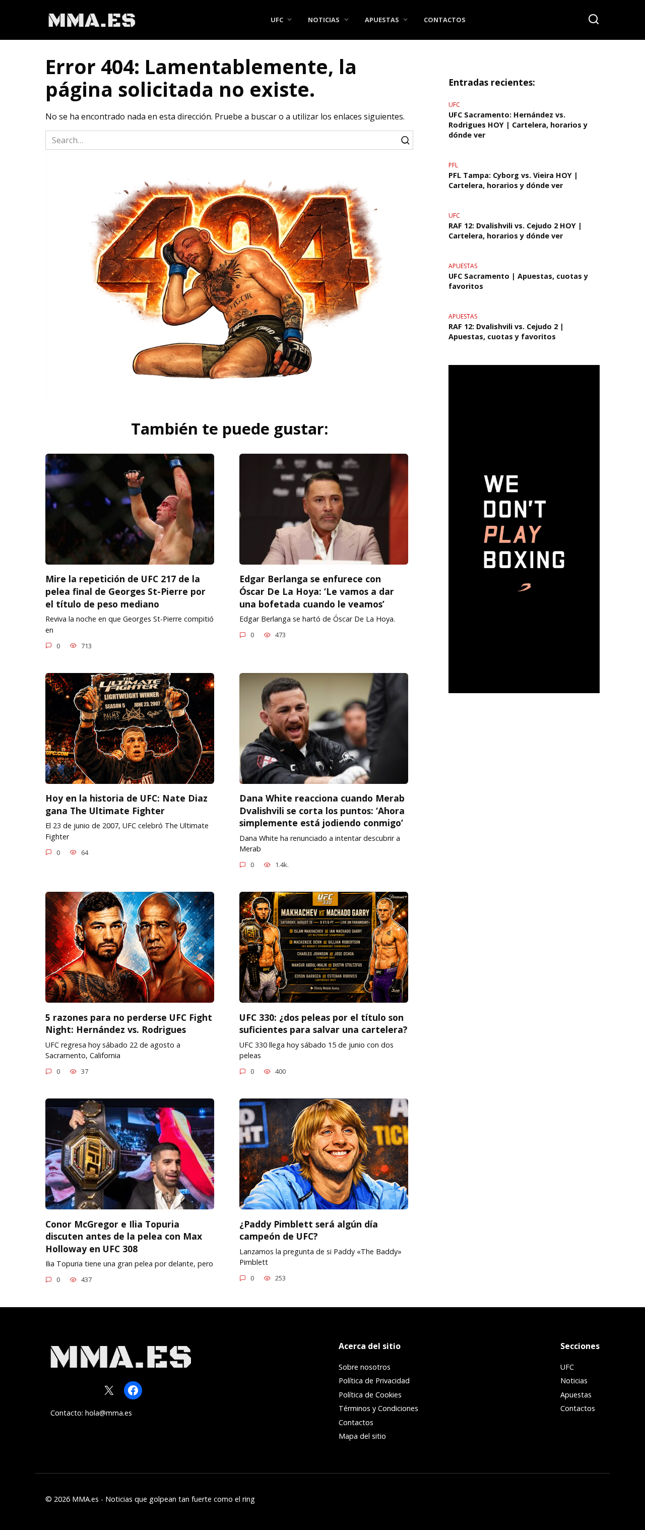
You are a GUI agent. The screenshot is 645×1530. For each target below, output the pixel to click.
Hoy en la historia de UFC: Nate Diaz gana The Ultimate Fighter (126, 804)
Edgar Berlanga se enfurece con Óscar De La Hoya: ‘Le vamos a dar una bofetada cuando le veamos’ (316, 591)
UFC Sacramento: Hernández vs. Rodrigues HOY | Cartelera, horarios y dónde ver (518, 125)
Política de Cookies (370, 1394)
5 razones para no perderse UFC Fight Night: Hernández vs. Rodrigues (128, 1023)
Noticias (324, 19)
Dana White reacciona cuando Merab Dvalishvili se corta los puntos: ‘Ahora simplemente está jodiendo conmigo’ (322, 810)
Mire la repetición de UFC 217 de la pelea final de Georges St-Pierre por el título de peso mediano (125, 591)
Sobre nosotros (365, 1367)
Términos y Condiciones (378, 1408)
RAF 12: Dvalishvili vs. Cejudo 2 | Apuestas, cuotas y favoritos (506, 331)
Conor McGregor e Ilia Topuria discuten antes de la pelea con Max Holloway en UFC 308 (123, 1235)
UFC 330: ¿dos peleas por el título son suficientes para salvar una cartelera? (323, 1023)
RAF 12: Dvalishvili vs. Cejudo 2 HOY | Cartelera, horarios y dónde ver (515, 230)
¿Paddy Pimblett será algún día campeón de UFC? (308, 1229)
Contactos (445, 19)
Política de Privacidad (374, 1380)
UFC (277, 19)
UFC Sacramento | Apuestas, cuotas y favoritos (518, 281)
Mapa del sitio (362, 1436)
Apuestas (382, 19)
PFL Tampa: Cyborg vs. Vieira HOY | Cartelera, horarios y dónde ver (513, 180)
